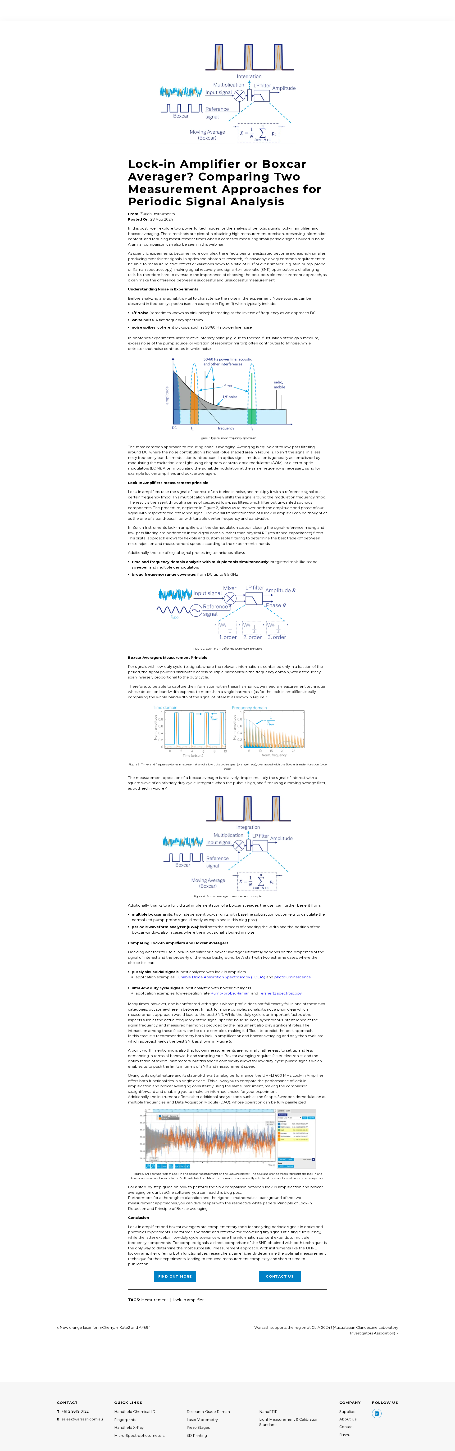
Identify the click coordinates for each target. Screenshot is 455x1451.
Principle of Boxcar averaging (181, 1208)
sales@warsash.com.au (82, 1419)
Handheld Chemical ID (134, 1411)
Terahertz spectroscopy (280, 993)
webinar (216, 244)
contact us (280, 1276)
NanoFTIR (268, 1411)
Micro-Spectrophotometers (139, 1435)
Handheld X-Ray (129, 1427)
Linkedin (377, 1413)
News (344, 1434)
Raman (243, 993)
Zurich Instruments (157, 214)
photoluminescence (292, 977)
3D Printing (197, 1435)
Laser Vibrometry (202, 1419)
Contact (346, 1426)
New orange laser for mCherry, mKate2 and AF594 (105, 1327)
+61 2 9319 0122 (75, 1411)
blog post (232, 1192)
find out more (175, 1276)
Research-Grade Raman (208, 1411)
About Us (347, 1419)
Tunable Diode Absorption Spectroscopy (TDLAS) (220, 977)
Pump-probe (223, 993)
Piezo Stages (198, 1427)
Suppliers (347, 1411)
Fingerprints (125, 1419)
